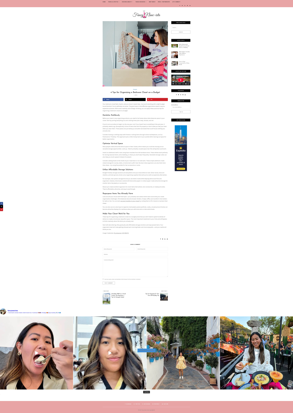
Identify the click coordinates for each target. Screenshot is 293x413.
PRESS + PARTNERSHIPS (164, 1)
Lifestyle (135, 89)
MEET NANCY (152, 1)
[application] (180, 80)
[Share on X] (1, 206)
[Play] (173, 84)
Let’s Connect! (176, 1)
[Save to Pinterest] (1, 209)
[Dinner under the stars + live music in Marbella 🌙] (256, 352)
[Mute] (186, 84)
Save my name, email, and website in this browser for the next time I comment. (122, 279)
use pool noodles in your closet (129, 201)
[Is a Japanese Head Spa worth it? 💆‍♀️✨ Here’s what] (109, 352)
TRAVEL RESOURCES (140, 1)
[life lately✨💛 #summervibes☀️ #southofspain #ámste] (183, 352)
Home (104, 1)
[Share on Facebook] (1, 203)
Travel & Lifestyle (113, 1)
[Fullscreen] (188, 84)
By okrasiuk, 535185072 (121, 233)
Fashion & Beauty (127, 1)
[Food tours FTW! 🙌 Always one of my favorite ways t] (36, 352)
